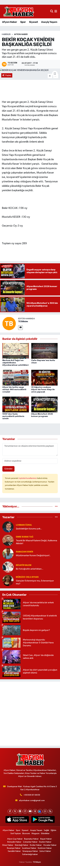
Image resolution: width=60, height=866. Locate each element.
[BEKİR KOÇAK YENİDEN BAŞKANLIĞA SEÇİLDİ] (30, 70)
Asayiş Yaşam (49, 21)
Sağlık (46, 830)
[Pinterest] (20, 811)
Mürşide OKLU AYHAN (27, 577)
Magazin (35, 833)
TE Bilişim (37, 862)
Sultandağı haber (30, 854)
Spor (23, 21)
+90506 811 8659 (32, 795)
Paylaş (8, 75)
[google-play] (43, 820)
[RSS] (50, 811)
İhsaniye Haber (14, 848)
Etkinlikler (45, 833)
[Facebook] (10, 811)
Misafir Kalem (23, 565)
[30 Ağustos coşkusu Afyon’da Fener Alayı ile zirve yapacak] (44, 377)
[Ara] (51, 11)
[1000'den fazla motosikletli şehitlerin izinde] (15, 404)
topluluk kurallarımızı (27, 478)
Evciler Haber (36, 845)
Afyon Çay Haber (15, 839)
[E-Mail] (20, 327)
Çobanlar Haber (30, 842)
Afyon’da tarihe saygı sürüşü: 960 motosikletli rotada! (14, 389)
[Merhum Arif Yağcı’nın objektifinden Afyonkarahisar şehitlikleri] (15, 351)
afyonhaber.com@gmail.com (32, 800)
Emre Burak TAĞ (24, 537)
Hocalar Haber (50, 845)
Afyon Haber (9, 21)
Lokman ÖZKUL (24, 525)
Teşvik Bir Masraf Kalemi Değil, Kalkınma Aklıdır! (36, 542)
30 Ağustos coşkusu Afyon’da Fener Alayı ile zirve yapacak (43, 389)
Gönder (8, 469)
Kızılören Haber (45, 848)
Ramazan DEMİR (24, 552)
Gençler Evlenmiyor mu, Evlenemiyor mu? (35, 582)
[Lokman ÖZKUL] (8, 527)
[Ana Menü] (55, 11)
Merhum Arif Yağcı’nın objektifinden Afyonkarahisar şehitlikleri (15, 362)
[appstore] (17, 820)
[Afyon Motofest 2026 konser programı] (44, 404)
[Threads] (35, 811)
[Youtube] (30, 811)
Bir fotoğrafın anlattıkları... (29, 569)
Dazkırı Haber (45, 842)
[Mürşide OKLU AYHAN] (8, 580)
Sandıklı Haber (14, 851)
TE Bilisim (23, 321)
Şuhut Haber (45, 851)
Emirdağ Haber (21, 845)
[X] (15, 811)
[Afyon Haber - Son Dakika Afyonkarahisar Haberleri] (19, 11)
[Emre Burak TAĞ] (8, 540)
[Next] (40, 811)
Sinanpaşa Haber (30, 851)
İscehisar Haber (29, 848)
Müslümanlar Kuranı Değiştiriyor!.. (33, 555)
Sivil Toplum (15, 833)
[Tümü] (56, 506)
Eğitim (53, 830)
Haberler (6, 34)
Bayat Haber (46, 839)
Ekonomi (26, 833)
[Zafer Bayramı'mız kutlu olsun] (44, 351)
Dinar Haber (7, 845)
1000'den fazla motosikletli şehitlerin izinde (13, 416)
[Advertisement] (30, 713)
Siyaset (33, 21)
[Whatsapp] (45, 811)
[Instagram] (25, 811)
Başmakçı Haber (31, 839)
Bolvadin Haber (14, 842)
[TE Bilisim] (9, 323)
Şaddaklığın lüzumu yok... (29, 529)
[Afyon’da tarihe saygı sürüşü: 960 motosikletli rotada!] (15, 377)
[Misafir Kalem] (8, 567)
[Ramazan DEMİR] (8, 553)
